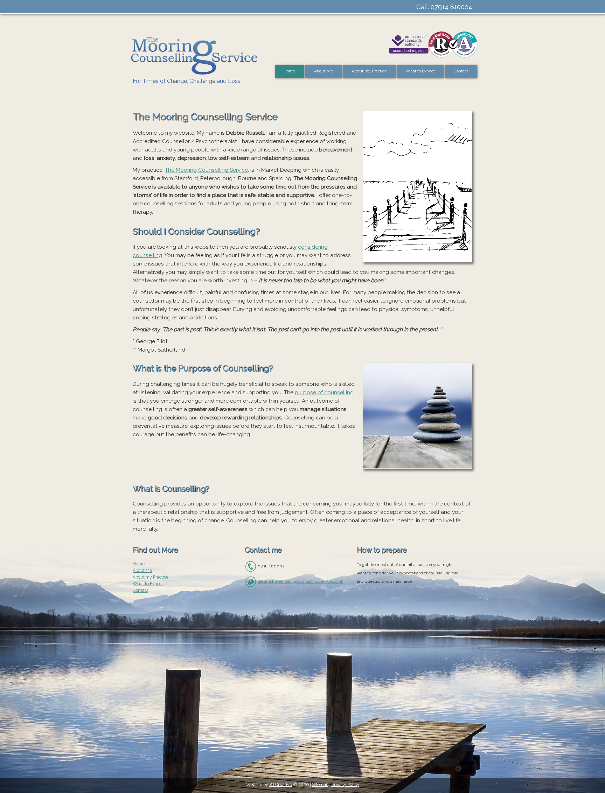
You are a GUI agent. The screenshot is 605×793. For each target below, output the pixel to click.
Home (289, 71)
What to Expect (420, 71)
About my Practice (369, 71)
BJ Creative (280, 784)
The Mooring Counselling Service (206, 170)
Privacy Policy (345, 784)
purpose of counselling (324, 392)
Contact (461, 71)
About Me (323, 71)
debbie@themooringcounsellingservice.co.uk (300, 581)
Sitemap (320, 784)
